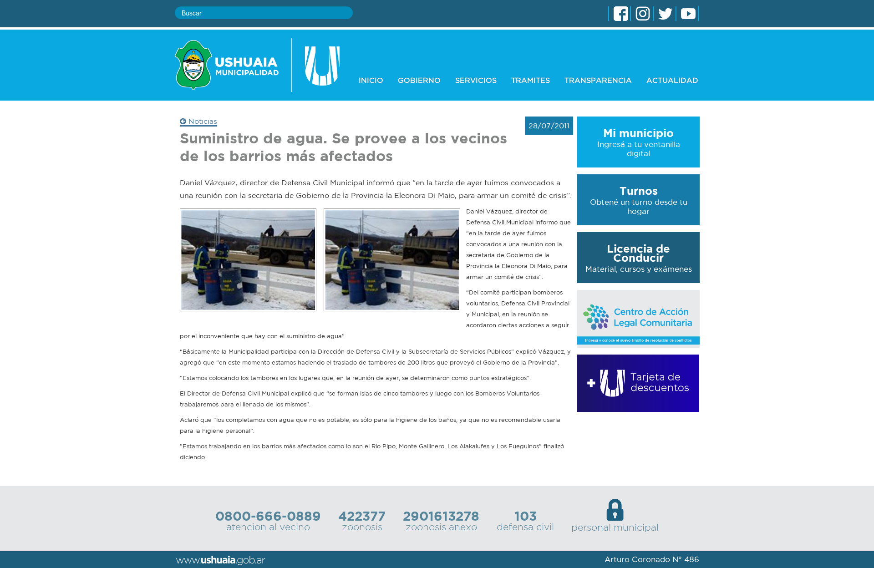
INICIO (371, 80)
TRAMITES (530, 80)
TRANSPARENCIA (598, 80)
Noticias (201, 121)
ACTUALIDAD (672, 80)
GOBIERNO (419, 80)
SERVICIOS (476, 80)
